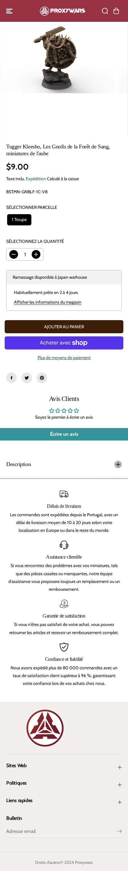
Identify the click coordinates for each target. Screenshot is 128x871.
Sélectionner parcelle (31, 207)
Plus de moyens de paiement (64, 357)
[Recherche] (105, 11)
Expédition (36, 178)
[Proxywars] (62, 11)
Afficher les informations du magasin (47, 302)
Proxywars (84, 862)
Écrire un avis (64, 434)
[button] (10, 11)
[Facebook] (11, 378)
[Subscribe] (119, 832)
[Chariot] (116, 11)
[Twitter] (26, 378)
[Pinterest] (42, 378)
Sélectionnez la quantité (35, 241)
